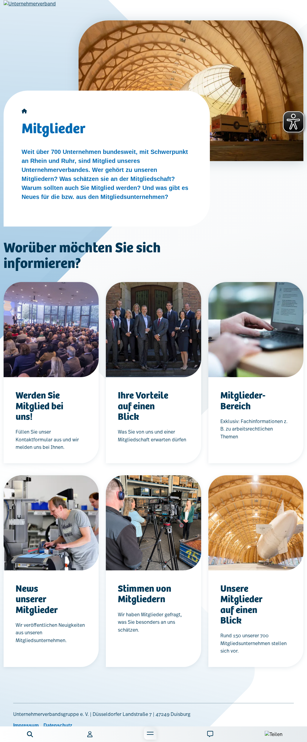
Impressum (26, 725)
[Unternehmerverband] (30, 8)
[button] (30, 734)
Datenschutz (57, 725)
